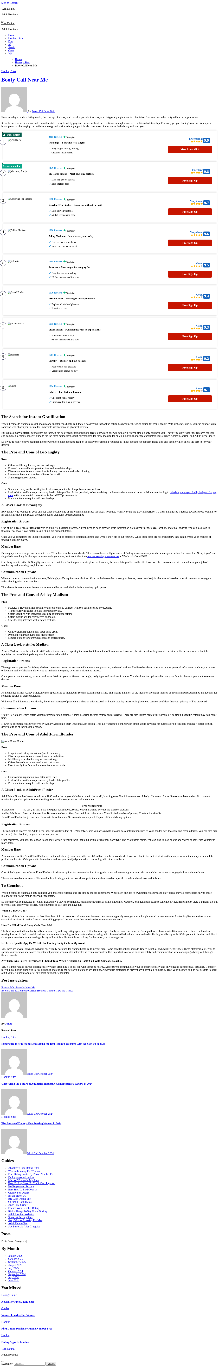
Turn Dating (8, 8)
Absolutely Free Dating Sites (23, 1167)
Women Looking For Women (24, 1171)
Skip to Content (9, 2)
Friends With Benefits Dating (23, 1208)
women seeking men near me (103, 556)
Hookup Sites (15, 38)
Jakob (35, 111)
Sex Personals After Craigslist (24, 1226)
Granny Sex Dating (18, 1192)
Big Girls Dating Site (19, 1198)
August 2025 (15, 1265)
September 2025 (17, 1261)
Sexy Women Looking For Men (25, 1220)
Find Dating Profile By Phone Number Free (31, 1174)
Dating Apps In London (21, 1177)
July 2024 (13, 1277)
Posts (4, 1241)
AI (9, 44)
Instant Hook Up (17, 1195)
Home (11, 35)
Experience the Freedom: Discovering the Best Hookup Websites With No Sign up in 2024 (53, 1043)
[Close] (2, 1361)
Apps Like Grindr (17, 1204)
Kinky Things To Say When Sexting (27, 1211)
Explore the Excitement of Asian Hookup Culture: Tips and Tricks (37, 990)
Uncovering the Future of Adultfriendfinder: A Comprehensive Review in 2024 (46, 1083)
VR (10, 53)
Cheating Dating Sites (19, 1201)
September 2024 (17, 1274)
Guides (5, 1308)
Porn (10, 41)
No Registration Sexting (21, 1186)
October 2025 (15, 1258)
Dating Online (9, 1295)
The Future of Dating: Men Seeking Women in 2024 (31, 1123)
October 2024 (15, 1271)
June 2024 (13, 1280)
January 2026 (15, 1255)
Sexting (12, 47)
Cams (11, 50)
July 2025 (13, 1268)
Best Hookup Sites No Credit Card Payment (31, 1183)
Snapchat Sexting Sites (20, 1217)
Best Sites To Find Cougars (22, 1189)
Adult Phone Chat (17, 1223)
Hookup (5, 1321)
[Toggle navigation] (2, 21)
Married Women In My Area (23, 1180)
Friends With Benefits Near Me (18, 987)
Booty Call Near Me (24, 80)
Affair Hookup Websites (21, 1214)
